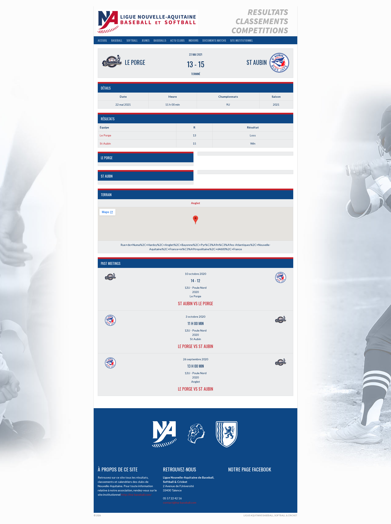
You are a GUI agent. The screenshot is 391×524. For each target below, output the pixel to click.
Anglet (195, 203)
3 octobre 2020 (195, 316)
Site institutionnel (241, 40)
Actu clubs (177, 40)
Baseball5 (160, 40)
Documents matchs (214, 40)
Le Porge (105, 135)
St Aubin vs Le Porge (195, 303)
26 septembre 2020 (195, 359)
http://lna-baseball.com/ (136, 494)
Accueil (102, 40)
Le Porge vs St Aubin (195, 346)
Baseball (116, 40)
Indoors (193, 40)
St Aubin (105, 143)
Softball (132, 40)
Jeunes (145, 40)
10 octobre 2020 (195, 273)
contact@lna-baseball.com (179, 502)
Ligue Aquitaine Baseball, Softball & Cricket (270, 515)
